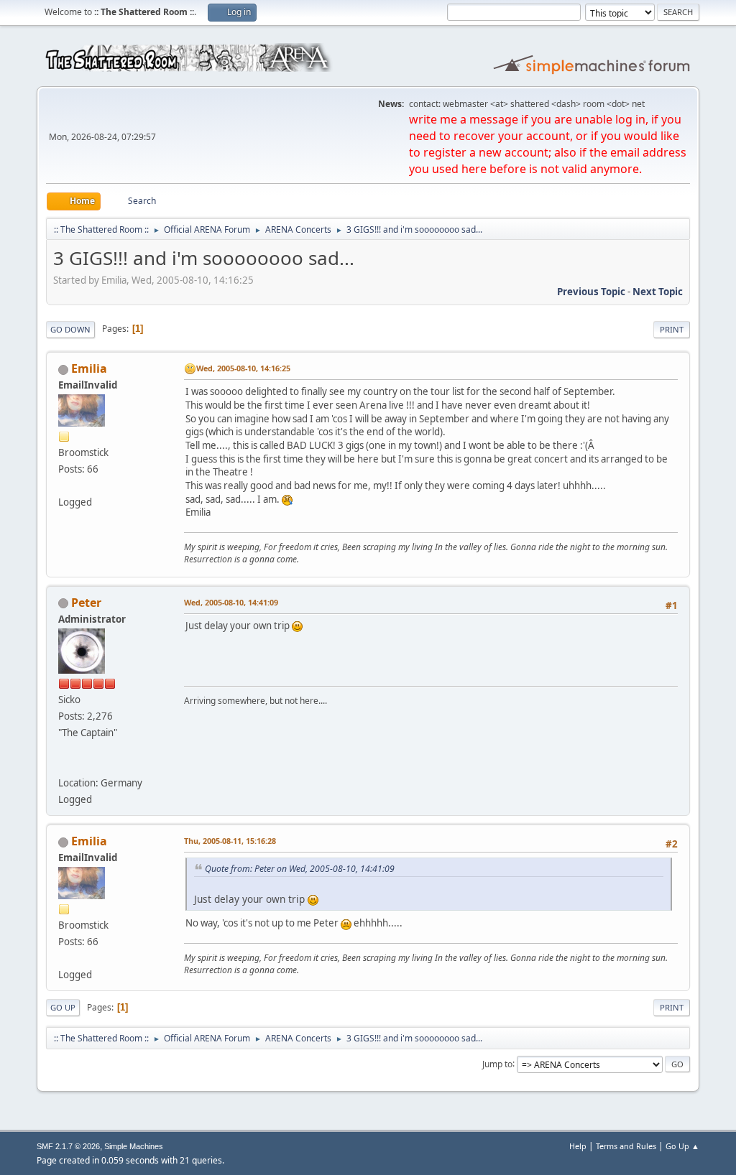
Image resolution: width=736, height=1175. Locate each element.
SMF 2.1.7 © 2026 (68, 1146)
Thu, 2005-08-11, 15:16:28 (230, 840)
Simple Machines (133, 1146)
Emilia (89, 368)
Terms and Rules (626, 1146)
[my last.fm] (64, 765)
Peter (86, 602)
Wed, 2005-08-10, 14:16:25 (243, 368)
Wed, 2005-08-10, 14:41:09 (231, 602)
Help (577, 1146)
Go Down (70, 329)
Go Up (62, 1007)
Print (672, 329)
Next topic (657, 291)
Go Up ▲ (682, 1146)
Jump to (497, 1063)
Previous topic (591, 291)
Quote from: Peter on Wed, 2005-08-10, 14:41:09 (300, 869)
